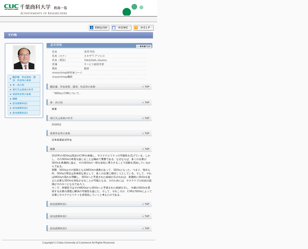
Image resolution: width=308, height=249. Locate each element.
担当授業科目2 (20, 108)
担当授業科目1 (20, 103)
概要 (15, 98)
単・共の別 (18, 85)
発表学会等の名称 (22, 94)
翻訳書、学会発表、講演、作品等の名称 (24, 78)
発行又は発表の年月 (23, 89)
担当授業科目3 (20, 112)
